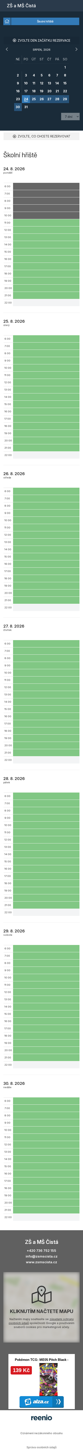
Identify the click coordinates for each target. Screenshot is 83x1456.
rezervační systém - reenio (42, 1417)
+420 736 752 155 (41, 1251)
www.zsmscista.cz (41, 1262)
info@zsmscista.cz (42, 1256)
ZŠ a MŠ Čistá (21, 5)
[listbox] (41, 22)
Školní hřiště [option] (45, 21)
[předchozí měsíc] (6, 49)
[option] (7, 21)
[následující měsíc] (76, 49)
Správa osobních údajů (42, 1447)
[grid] (41, 83)
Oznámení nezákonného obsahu (41, 1433)
